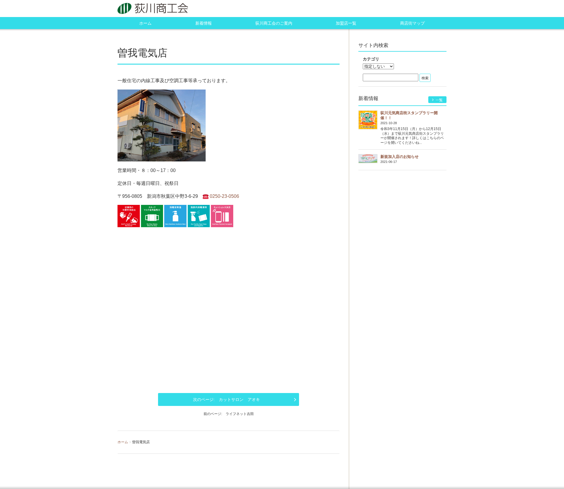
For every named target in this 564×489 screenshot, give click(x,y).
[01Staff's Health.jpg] (129, 215)
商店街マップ (412, 23)
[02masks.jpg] (152, 215)
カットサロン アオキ (239, 399)
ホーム (145, 23)
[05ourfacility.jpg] (199, 215)
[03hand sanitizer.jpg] (175, 215)
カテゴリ (371, 59)
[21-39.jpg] (162, 124)
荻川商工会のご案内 (273, 23)
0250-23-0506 (224, 196)
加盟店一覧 (346, 23)
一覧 (439, 100)
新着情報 (203, 23)
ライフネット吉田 (240, 414)
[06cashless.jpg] (222, 215)
